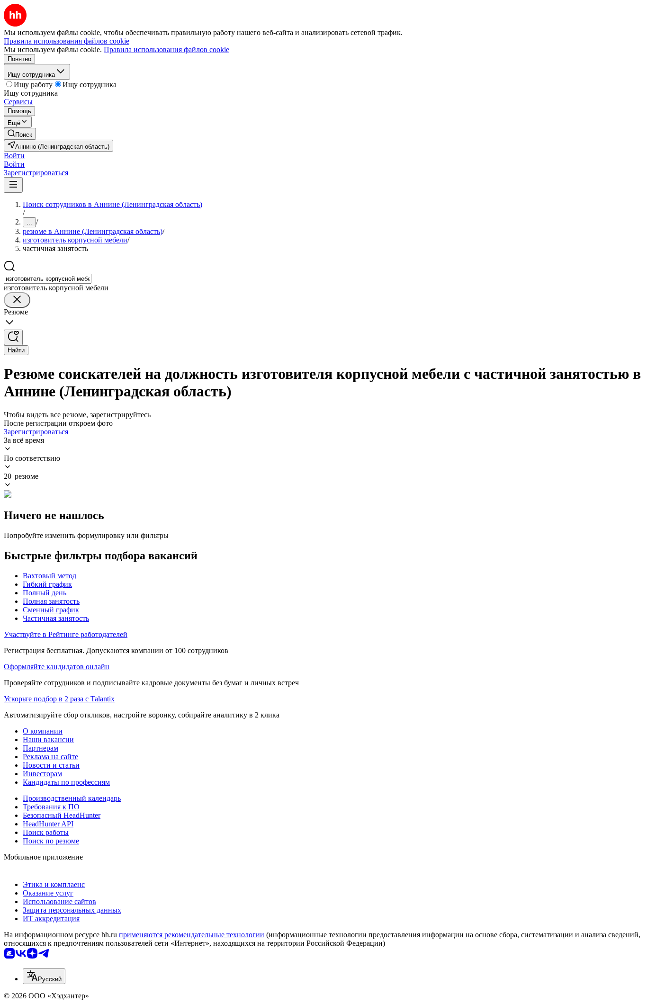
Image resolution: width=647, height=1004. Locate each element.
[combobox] (47, 279)
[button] (14, 156)
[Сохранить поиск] (13, 337)
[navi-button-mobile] (13, 185)
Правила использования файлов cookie (166, 49)
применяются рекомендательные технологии (191, 935)
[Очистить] (17, 300)
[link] (20, 134)
